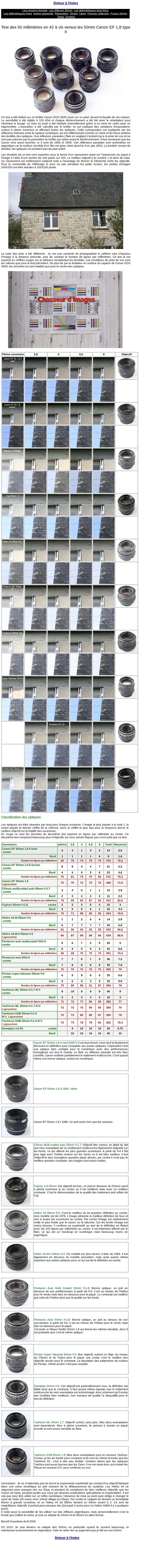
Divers (74, 13)
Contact (70, 16)
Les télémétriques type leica (91, 10)
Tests (60, 16)
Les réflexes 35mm (60, 10)
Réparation (61, 13)
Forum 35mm (119, 13)
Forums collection (98, 13)
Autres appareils (43, 13)
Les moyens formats (35, 10)
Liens (82, 13)
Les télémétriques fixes (18, 13)
